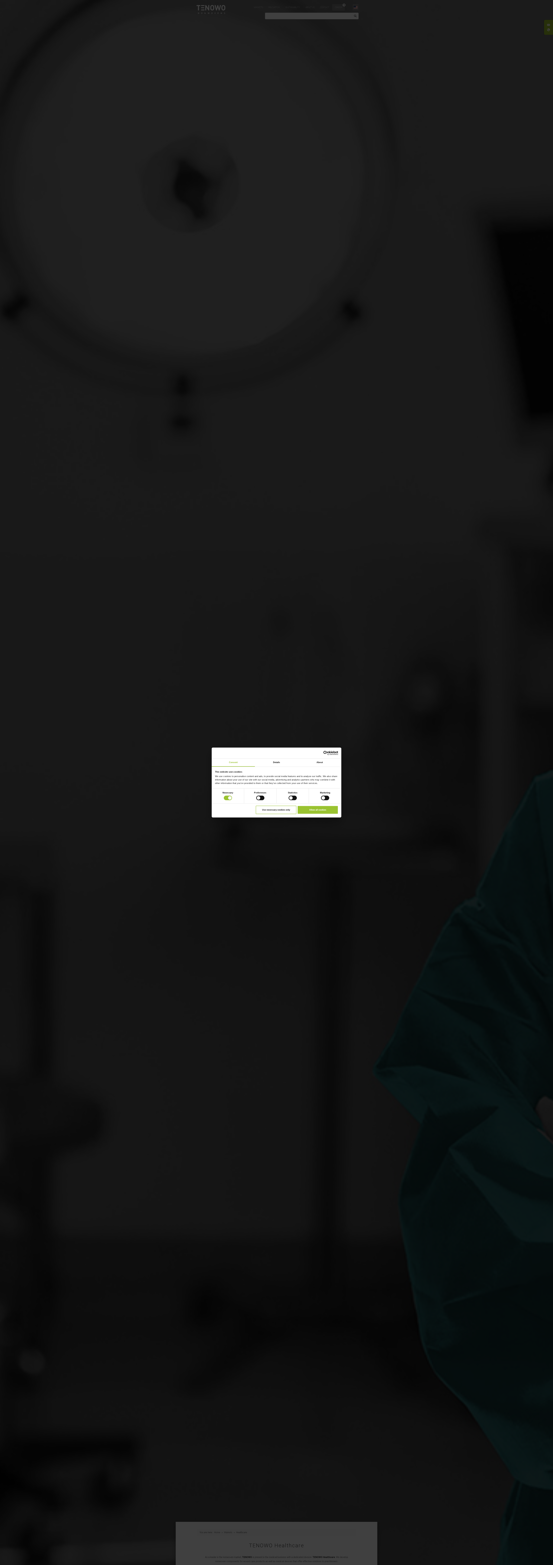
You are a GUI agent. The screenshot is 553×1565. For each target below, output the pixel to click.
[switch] (260, 798)
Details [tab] (276, 762)
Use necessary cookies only (276, 810)
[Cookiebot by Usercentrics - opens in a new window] (325, 753)
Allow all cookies (317, 810)
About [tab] (320, 762)
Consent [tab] (233, 762)
